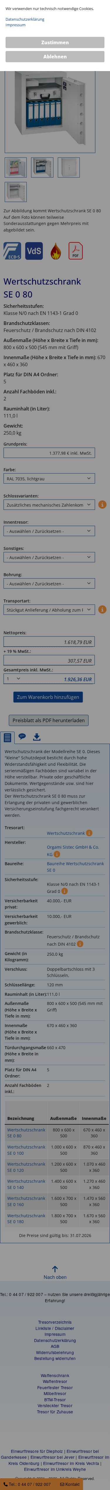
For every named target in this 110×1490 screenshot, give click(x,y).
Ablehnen (55, 56)
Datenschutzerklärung (25, 19)
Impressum (16, 24)
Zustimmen (55, 42)
